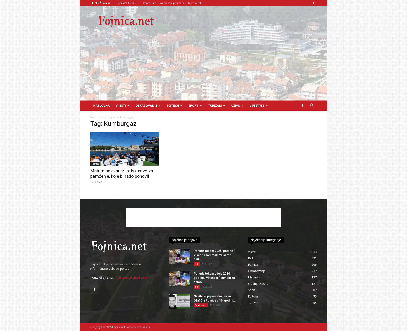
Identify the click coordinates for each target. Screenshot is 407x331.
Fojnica (95, 163)
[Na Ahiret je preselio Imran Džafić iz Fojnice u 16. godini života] (179, 301)
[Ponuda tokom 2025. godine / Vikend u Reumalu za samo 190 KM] (179, 256)
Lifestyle (257, 105)
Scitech (173, 105)
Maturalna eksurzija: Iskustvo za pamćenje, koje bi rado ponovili (121, 173)
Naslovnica (96, 117)
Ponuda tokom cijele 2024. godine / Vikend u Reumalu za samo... (214, 278)
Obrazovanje (146, 105)
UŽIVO (235, 105)
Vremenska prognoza (172, 2)
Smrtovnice (201, 305)
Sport (193, 105)
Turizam (215, 105)
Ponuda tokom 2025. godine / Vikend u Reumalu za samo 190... (214, 255)
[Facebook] (313, 3)
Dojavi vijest (194, 2)
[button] (312, 106)
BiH (197, 264)
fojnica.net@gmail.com (131, 277)
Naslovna (101, 105)
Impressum (149, 2)
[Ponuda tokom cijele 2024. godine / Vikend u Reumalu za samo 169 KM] (179, 278)
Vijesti (121, 105)
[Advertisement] (203, 68)
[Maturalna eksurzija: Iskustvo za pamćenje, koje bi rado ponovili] (124, 149)
